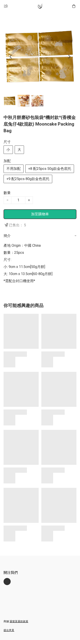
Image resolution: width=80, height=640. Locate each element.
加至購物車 (40, 214)
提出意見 (9, 630)
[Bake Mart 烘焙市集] (40, 6)
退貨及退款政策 (19, 621)
